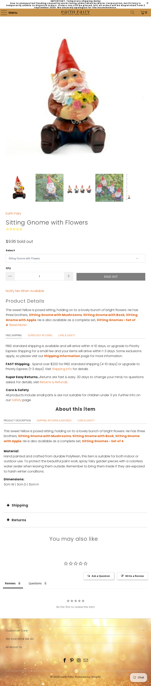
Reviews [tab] (10, 583)
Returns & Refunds (54, 382)
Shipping (20, 505)
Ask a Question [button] (101, 576)
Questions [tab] (35, 583)
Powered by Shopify (88, 677)
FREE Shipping (14, 335)
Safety (17, 400)
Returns (19, 519)
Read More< (18, 325)
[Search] (132, 13)
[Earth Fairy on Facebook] (65, 660)
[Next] (142, 98)
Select (10, 250)
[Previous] (9, 98)
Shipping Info (62, 369)
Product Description (17, 420)
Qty (8, 268)
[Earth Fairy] (75, 13)
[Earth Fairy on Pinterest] (72, 660)
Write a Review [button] (134, 576)
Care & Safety (66, 335)
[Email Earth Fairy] (86, 660)
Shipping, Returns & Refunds (54, 420)
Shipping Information (62, 356)
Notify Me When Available (25, 291)
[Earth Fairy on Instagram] (79, 660)
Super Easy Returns (40, 335)
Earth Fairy (13, 213)
